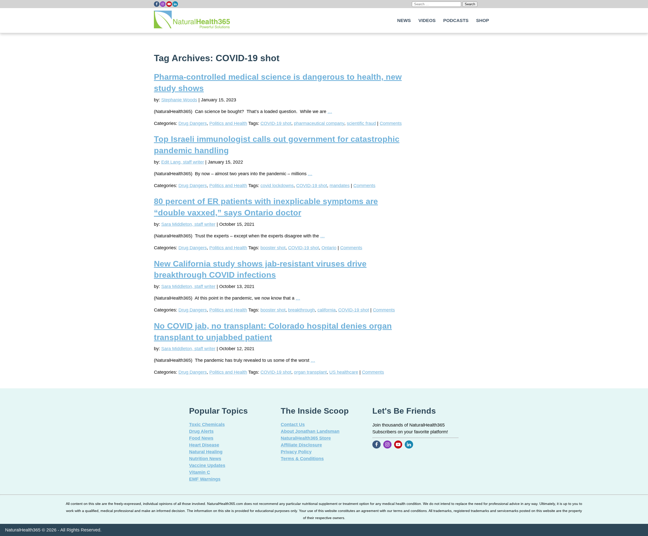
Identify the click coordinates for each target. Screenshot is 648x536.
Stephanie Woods (179, 99)
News (404, 20)
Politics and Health (228, 123)
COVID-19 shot (275, 123)
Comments (391, 123)
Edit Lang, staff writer (182, 162)
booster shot (273, 247)
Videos (427, 20)
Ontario (328, 247)
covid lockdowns (277, 185)
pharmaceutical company (319, 123)
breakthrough (301, 309)
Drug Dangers (192, 123)
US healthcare (343, 372)
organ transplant (310, 372)
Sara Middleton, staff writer (188, 224)
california (326, 309)
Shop (482, 20)
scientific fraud (361, 123)
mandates (340, 185)
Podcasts (456, 20)
